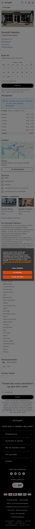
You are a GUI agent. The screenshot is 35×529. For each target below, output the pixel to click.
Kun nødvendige (17, 272)
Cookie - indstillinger (17, 268)
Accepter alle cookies (17, 276)
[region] (17, 264)
